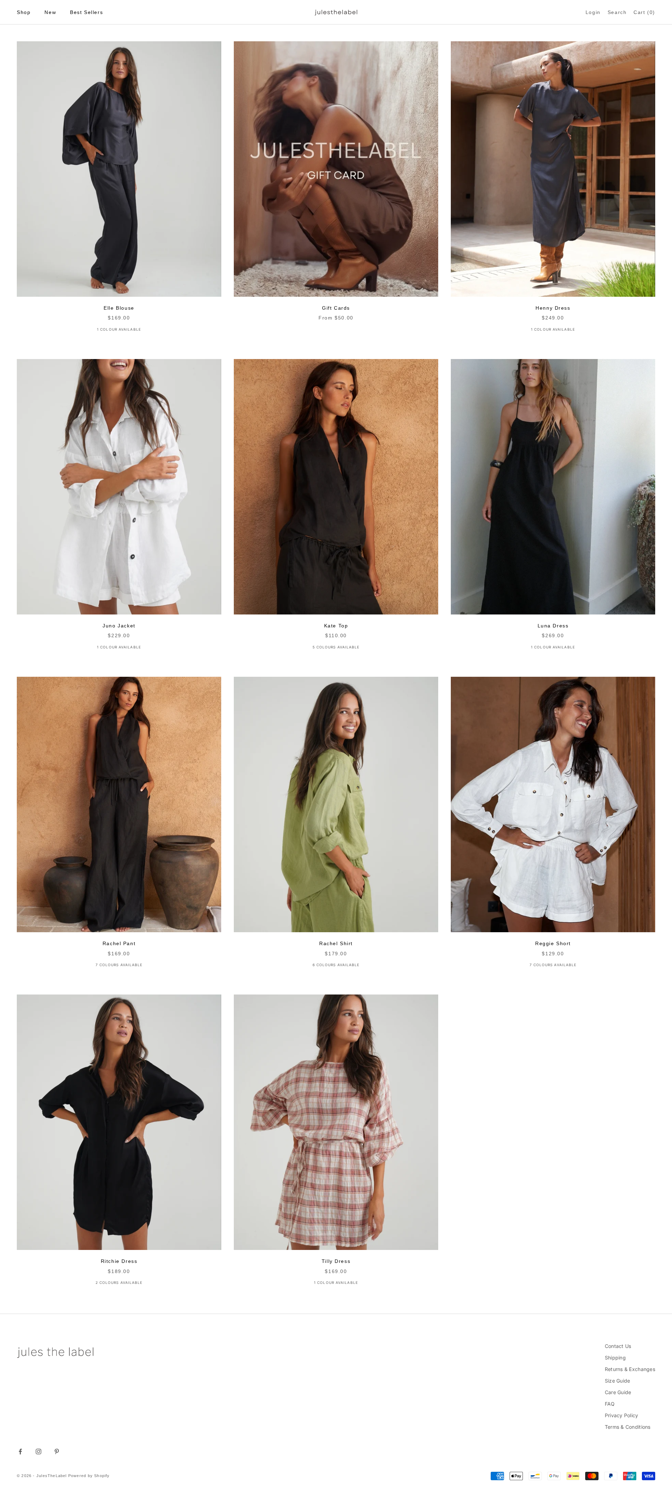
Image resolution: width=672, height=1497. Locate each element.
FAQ (610, 1404)
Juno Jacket (119, 625)
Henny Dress (553, 308)
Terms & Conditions (628, 1427)
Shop (23, 12)
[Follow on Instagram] (38, 1451)
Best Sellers (86, 12)
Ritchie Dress (119, 1261)
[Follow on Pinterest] (56, 1451)
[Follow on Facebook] (20, 1451)
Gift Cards (336, 308)
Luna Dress (553, 625)
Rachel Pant (119, 943)
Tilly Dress (336, 1261)
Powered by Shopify (89, 1476)
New (50, 12)
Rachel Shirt (336, 943)
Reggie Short (553, 943)
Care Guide (618, 1392)
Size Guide (617, 1381)
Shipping (615, 1358)
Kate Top (336, 625)
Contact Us (618, 1346)
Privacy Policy (621, 1415)
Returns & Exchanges (630, 1369)
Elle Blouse (119, 308)
